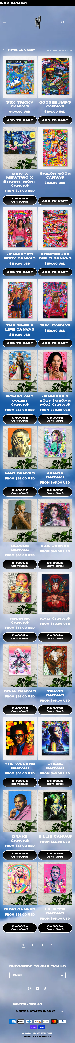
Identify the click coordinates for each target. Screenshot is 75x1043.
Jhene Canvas (55, 766)
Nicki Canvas (19, 909)
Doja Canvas (20, 691)
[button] (4, 22)
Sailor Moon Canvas (55, 175)
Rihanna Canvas (20, 620)
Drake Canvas (20, 838)
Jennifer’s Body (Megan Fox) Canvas (55, 400)
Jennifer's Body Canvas (20, 256)
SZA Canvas (55, 546)
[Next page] (51, 945)
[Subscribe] (62, 975)
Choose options (20, 200)
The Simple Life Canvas (20, 327)
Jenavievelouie (42, 1033)
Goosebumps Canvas (55, 104)
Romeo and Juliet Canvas (19, 400)
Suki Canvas (55, 325)
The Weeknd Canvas (20, 766)
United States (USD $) (35, 1011)
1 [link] (23, 945)
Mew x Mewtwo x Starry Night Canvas (19, 179)
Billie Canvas (55, 836)
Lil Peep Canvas (55, 911)
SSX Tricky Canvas (20, 104)
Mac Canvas (20, 473)
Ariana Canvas (55, 475)
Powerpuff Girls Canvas (55, 256)
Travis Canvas (55, 693)
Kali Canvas (55, 618)
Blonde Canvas (20, 548)
